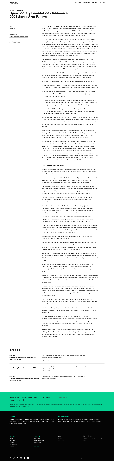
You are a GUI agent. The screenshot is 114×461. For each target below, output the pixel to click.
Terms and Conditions (63, 458)
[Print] (19, 42)
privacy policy (28, 406)
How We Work (86, 2)
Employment (61, 442)
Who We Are (78, 2)
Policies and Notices (14, 448)
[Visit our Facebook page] (10, 458)
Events (59, 436)
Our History (12, 438)
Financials (12, 446)
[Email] (15, 42)
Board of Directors (13, 444)
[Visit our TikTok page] (28, 458)
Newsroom (12, 10)
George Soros (12, 440)
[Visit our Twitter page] (14, 458)
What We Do (94, 2)
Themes (35, 450)
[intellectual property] (87, 437)
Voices (12, 416)
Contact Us (60, 444)
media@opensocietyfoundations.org (19, 36)
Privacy (72, 458)
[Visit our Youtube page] (18, 458)
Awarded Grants (37, 442)
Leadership (12, 442)
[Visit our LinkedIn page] (25, 458)
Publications (61, 440)
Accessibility (79, 458)
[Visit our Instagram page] (21, 458)
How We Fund (63, 416)
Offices (11, 450)
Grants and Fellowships (39, 440)
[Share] (11, 42)
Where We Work (37, 448)
